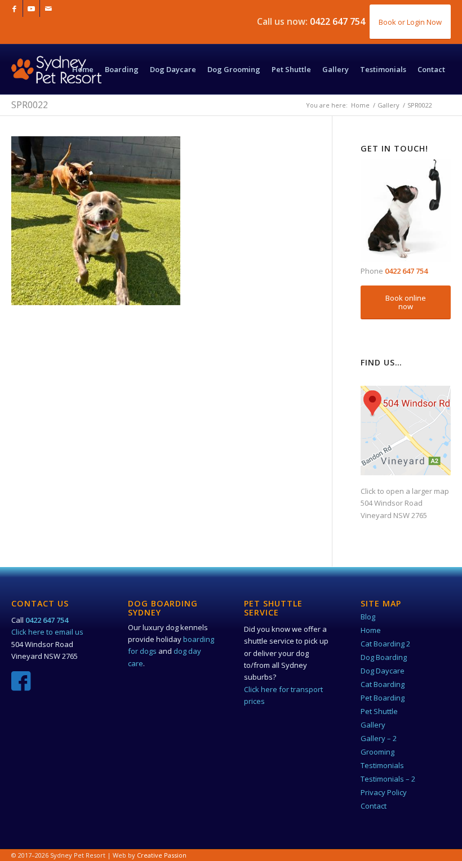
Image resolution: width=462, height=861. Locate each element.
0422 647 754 (337, 21)
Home (371, 630)
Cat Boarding (383, 684)
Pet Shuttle (379, 711)
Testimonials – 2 (388, 779)
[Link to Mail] (48, 8)
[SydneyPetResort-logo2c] (56, 80)
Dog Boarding (384, 657)
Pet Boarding (383, 698)
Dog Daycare (383, 671)
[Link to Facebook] (14, 8)
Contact (374, 806)
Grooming (377, 752)
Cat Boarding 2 (385, 644)
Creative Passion (161, 855)
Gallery (373, 725)
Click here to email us (47, 632)
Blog (368, 617)
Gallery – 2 (379, 738)
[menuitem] (82, 69)
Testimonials (382, 765)
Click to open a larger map (405, 491)
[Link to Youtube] (31, 8)
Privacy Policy (384, 792)
